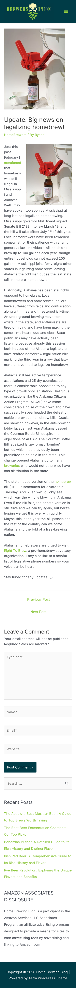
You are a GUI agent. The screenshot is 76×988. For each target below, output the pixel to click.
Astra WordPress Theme (48, 978)
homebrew (63, 482)
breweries (12, 466)
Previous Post (38, 599)
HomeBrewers (15, 135)
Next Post (38, 612)
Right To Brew (15, 551)
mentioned (12, 163)
